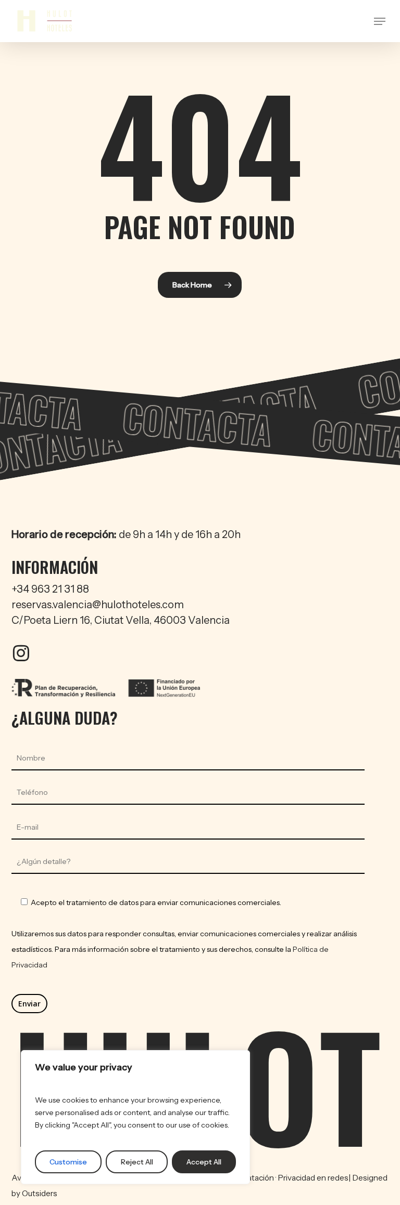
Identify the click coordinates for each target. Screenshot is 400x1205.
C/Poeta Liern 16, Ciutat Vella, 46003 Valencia (120, 620)
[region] (135, 1117)
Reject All (137, 1162)
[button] (379, 21)
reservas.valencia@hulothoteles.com (97, 604)
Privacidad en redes (313, 1178)
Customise (68, 1162)
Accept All (203, 1162)
